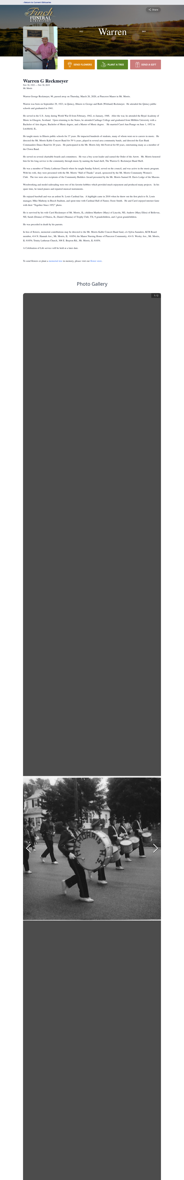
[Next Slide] (155, 848)
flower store (96, 260)
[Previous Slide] (28, 848)
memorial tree (55, 260)
